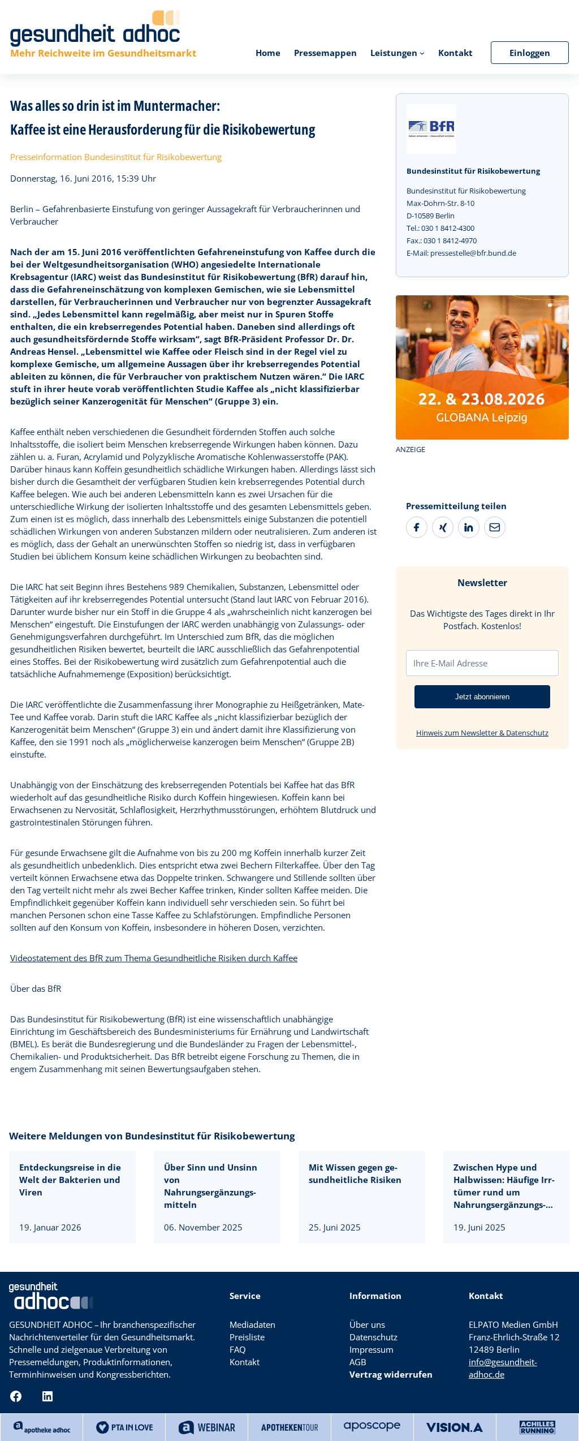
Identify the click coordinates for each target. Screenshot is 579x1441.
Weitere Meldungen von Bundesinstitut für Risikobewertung (152, 1135)
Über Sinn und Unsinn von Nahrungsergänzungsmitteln (210, 1186)
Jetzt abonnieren (482, 696)
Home (268, 52)
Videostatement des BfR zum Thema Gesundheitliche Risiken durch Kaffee (153, 957)
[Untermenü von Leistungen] (422, 52)
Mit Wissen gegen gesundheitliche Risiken (355, 1173)
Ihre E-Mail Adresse (450, 663)
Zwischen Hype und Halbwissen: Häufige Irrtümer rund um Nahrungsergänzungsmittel (504, 1186)
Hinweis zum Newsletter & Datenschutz (482, 733)
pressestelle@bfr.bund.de (473, 253)
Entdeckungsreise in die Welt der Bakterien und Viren (70, 1180)
